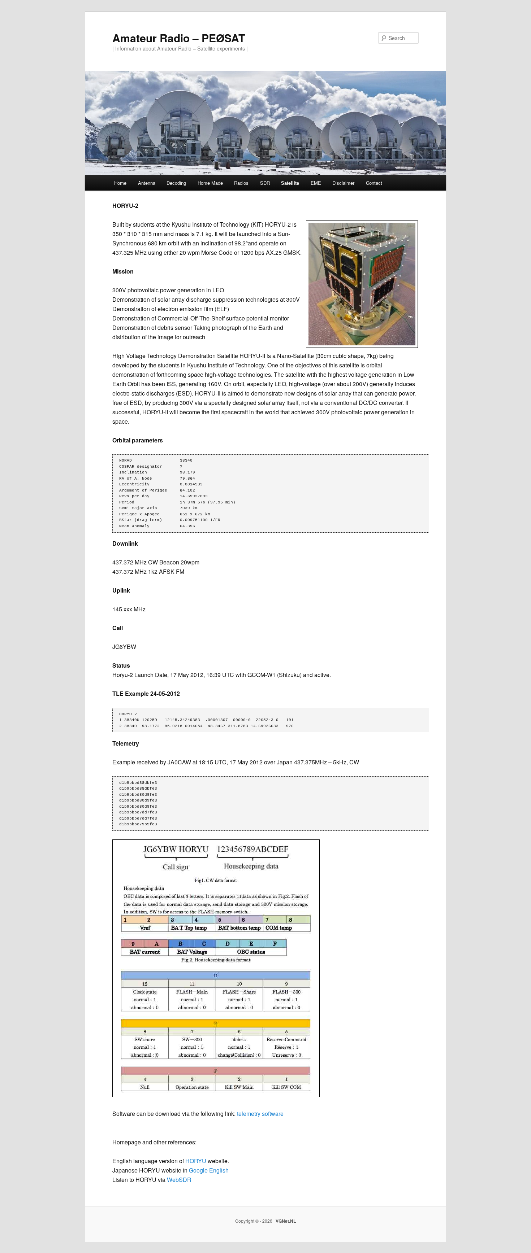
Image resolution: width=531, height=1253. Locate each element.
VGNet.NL (286, 1221)
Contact (374, 182)
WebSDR (179, 1179)
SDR (265, 182)
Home (120, 182)
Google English (209, 1170)
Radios (241, 182)
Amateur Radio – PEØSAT (178, 37)
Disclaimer (343, 182)
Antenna (146, 182)
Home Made (210, 182)
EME (316, 182)
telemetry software (260, 1113)
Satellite (290, 182)
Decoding (176, 182)
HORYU (195, 1161)
